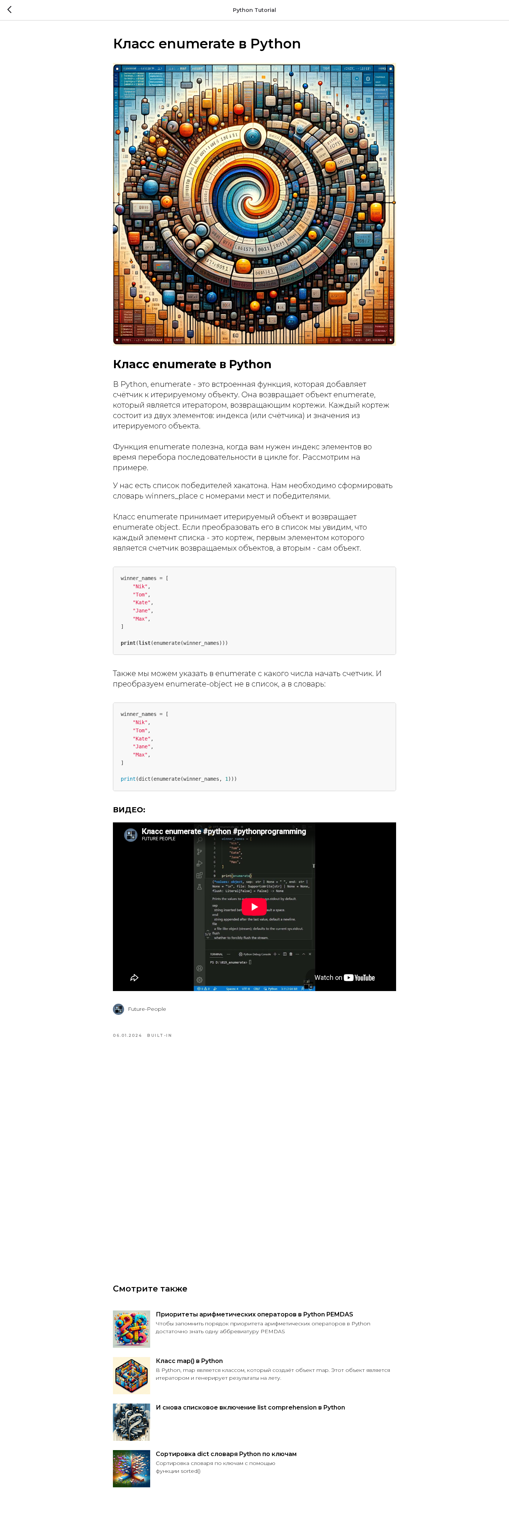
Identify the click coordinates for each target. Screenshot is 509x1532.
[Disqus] (254, 1152)
